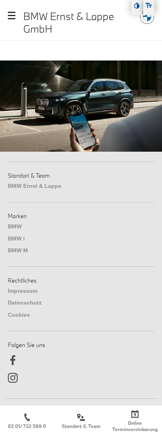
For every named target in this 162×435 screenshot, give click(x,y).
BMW (15, 226)
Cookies (19, 315)
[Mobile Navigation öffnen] (11, 15)
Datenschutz (25, 302)
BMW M (18, 250)
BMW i (16, 238)
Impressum (22, 291)
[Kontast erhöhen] (136, 5)
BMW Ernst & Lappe (34, 186)
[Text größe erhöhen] (148, 5)
